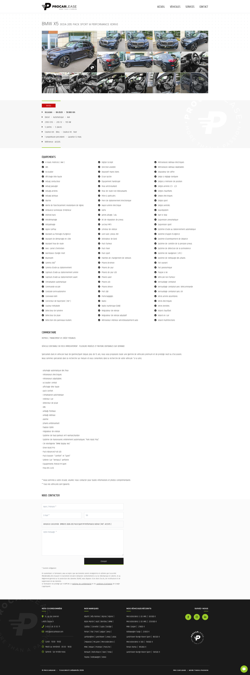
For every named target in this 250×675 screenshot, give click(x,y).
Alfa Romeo (95, 616)
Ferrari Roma (136, 647)
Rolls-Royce (96, 652)
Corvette (95, 626)
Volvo (104, 657)
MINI (85, 647)
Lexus (108, 636)
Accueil (161, 7)
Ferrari (86, 631)
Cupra (102, 626)
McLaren (96, 642)
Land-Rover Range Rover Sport (143, 636)
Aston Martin (89, 621)
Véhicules (175, 7)
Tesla (109, 652)
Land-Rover (100, 636)
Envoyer (104, 561)
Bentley (104, 621)
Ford (96, 631)
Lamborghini (89, 636)
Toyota (86, 657)
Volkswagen (95, 657)
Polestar (99, 647)
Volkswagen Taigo (137, 631)
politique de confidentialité (81, 583)
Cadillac (87, 626)
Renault (87, 652)
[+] (69, 51)
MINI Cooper (135, 626)
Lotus (114, 636)
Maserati (88, 642)
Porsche (107, 647)
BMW (110, 621)
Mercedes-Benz (108, 642)
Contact (204, 7)
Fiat (92, 631)
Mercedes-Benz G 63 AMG (141, 616)
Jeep (108, 631)
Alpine (110, 616)
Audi (97, 621)
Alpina (104, 616)
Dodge (108, 626)
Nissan (91, 647)
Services (189, 7)
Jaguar (102, 631)
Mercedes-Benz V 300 (139, 642)
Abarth (86, 616)
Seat (104, 652)
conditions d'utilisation (104, 583)
